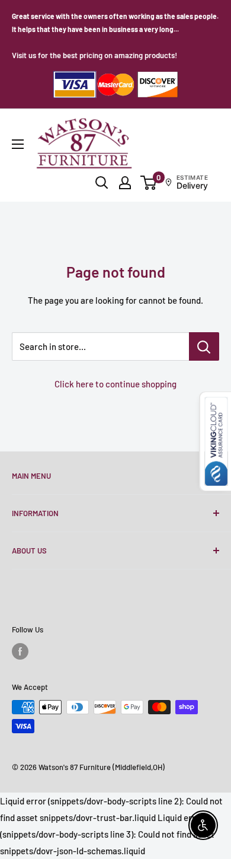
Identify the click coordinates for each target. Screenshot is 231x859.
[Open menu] (18, 144)
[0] (149, 183)
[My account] (125, 182)
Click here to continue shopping (115, 383)
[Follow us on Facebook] (20, 651)
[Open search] (101, 182)
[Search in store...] (204, 346)
